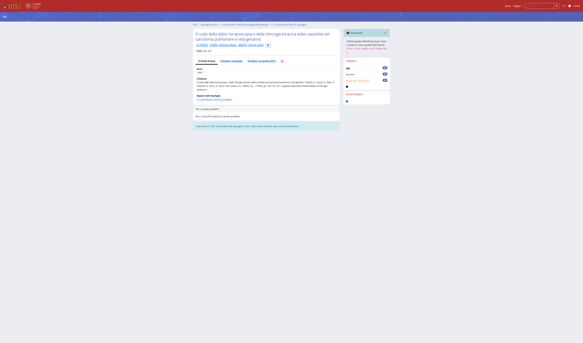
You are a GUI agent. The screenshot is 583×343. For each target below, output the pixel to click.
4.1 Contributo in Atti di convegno (288, 24)
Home (508, 6)
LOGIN (576, 6)
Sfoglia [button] (516, 6)
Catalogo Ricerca (209, 24)
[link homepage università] (33, 6)
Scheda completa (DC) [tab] (262, 61)
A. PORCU (202, 44)
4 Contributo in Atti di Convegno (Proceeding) (244, 24)
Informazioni (356, 33)
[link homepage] (11, 6)
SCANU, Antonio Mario (222, 44)
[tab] (282, 61)
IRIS (195, 24)
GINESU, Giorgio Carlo (250, 44)
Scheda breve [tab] (206, 61)
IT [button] (563, 6)
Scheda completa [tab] (231, 61)
